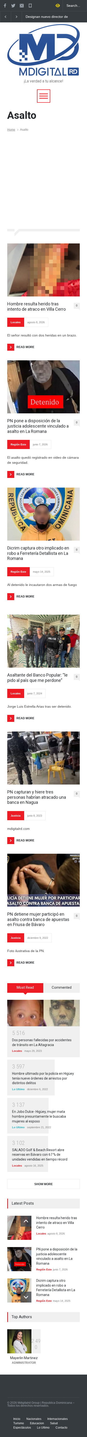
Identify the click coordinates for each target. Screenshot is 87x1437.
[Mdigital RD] (43, 70)
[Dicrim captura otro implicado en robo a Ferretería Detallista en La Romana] (43, 514)
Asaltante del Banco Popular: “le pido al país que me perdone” (37, 677)
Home (11, 129)
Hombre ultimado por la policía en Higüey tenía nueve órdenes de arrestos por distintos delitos (43, 1078)
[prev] (26, 1221)
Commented (62, 987)
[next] (26, 1297)
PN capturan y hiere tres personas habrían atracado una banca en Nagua (36, 797)
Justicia (16, 815)
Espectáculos (22, 1427)
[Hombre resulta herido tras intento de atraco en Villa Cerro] (43, 269)
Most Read (25, 987)
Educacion (37, 1423)
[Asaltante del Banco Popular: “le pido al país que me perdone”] (43, 641)
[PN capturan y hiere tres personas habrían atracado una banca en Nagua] (43, 758)
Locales (16, 322)
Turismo (18, 1423)
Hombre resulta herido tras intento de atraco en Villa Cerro (36, 306)
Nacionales (33, 1419)
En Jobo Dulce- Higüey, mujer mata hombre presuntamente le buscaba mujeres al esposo (39, 1116)
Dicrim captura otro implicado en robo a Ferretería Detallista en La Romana (38, 553)
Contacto (61, 1427)
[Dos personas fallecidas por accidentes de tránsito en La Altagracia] (43, 1013)
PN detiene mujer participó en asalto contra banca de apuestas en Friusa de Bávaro (38, 919)
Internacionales (57, 1419)
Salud (54, 1423)
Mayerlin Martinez (24, 1358)
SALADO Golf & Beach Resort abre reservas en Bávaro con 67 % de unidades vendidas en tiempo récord (39, 1154)
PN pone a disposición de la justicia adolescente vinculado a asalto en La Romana (38, 426)
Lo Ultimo (18, 1089)
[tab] (25, 989)
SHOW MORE (43, 1184)
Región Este (18, 444)
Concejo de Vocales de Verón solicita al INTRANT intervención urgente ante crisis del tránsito (45, 17)
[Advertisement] (43, 177)
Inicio (16, 1419)
